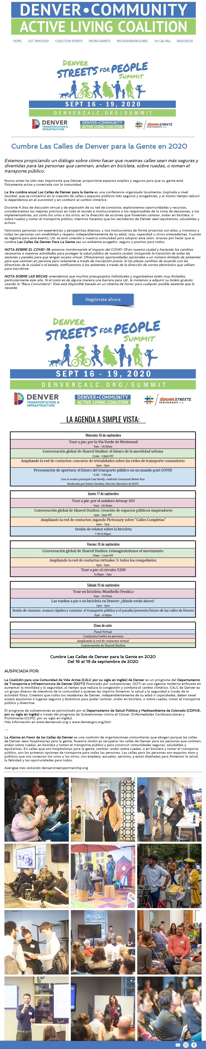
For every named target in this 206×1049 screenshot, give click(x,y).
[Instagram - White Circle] (186, 1045)
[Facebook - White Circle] (194, 1045)
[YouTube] (178, 1045)
